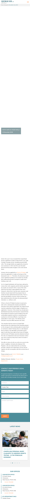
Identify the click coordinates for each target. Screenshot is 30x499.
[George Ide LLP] (7, 2)
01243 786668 (16, 354)
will (11, 276)
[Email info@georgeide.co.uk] (24, 2)
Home (2, 5)
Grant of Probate (21, 272)
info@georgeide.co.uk (7, 356)
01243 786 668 (9, 482)
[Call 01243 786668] (21, 2)
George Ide (6, 5)
